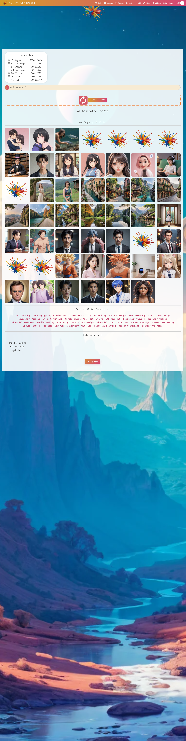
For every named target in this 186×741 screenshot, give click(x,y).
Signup (171, 3)
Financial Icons (106, 322)
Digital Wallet (31, 326)
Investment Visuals (29, 319)
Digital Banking (97, 315)
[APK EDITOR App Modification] (118, 165)
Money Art (123, 322)
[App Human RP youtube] (169, 165)
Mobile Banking (45, 322)
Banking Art (59, 315)
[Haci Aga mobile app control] (143, 266)
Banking (26, 315)
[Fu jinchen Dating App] (93, 266)
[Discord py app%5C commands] (42, 266)
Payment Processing (163, 322)
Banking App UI (41, 315)
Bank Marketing (137, 315)
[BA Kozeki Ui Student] (17, 165)
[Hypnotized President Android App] (17, 291)
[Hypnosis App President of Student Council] (169, 266)
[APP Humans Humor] (143, 165)
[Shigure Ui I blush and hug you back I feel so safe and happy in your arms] (17, 139)
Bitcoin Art (96, 319)
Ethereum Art (113, 319)
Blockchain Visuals (134, 319)
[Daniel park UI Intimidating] (118, 241)
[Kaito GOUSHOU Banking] (118, 291)
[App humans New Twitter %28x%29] (17, 190)
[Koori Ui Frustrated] (143, 291)
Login (165, 3)
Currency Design (140, 322)
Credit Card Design (159, 315)
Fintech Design (117, 315)
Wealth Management (129, 326)
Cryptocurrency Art (76, 319)
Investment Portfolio (79, 326)
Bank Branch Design (83, 322)
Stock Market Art (52, 319)
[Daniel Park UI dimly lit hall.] (67, 241)
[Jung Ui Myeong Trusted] (67, 291)
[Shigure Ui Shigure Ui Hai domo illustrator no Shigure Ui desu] (93, 165)
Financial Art (77, 315)
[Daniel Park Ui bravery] (93, 241)
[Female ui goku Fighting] (67, 266)
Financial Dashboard (23, 322)
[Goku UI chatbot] (118, 266)
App (17, 315)
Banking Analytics (152, 326)
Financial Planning (105, 326)
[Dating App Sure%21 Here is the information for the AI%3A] (143, 241)
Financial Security (53, 326)
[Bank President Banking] (17, 241)
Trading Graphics (157, 319)
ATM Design (63, 322)
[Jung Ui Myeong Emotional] (93, 291)
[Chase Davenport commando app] (42, 241)
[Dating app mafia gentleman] (169, 241)
